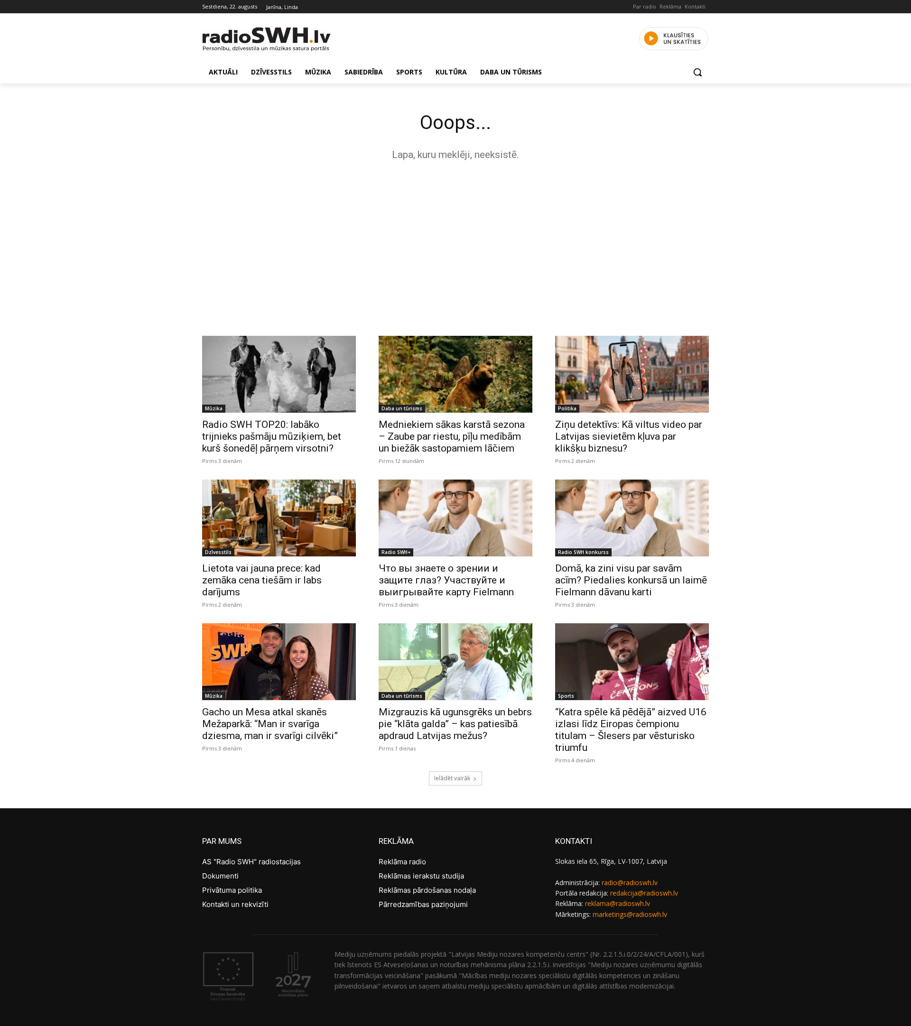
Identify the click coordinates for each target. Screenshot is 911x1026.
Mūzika (214, 408)
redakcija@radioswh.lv (644, 892)
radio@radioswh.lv (630, 882)
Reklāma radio (402, 861)
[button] (697, 72)
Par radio (644, 6)
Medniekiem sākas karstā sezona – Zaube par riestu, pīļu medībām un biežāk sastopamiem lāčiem (452, 436)
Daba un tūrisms (401, 408)
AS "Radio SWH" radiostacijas (251, 861)
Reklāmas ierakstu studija (421, 875)
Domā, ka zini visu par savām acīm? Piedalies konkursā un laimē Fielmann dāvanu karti (631, 580)
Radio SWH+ (395, 552)
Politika (567, 408)
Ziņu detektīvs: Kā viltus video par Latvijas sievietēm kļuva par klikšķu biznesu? (628, 436)
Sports (566, 696)
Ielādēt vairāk (452, 778)
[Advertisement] (455, 245)
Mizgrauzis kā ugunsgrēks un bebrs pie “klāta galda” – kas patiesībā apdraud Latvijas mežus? (455, 723)
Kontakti (695, 6)
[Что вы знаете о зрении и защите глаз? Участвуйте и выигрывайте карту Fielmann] (455, 518)
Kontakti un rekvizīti (235, 904)
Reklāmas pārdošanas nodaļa (427, 890)
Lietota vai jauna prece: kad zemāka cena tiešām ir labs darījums (262, 580)
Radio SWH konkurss (583, 552)
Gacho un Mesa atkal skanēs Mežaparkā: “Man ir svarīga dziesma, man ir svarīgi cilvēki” (270, 723)
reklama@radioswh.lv (617, 903)
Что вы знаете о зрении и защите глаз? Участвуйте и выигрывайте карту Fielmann (446, 580)
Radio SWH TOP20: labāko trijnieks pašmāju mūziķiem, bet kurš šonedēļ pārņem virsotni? (271, 436)
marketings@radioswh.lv (630, 914)
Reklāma (670, 6)
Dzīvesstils (218, 552)
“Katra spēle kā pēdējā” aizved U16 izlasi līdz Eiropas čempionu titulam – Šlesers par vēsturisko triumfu (630, 729)
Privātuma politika (232, 890)
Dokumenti (220, 875)
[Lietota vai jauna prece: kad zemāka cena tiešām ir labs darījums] (279, 518)
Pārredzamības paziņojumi (423, 904)
